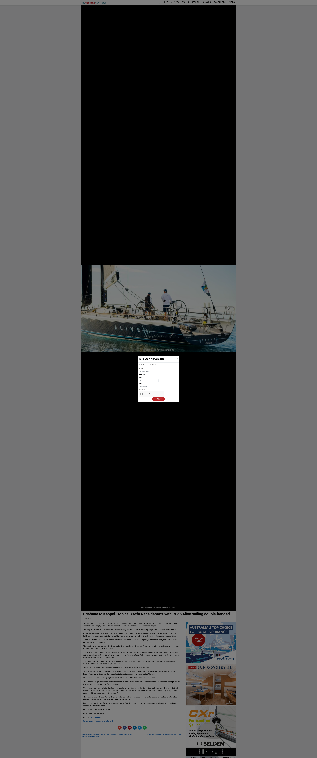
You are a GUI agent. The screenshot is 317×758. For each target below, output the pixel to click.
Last (140, 383)
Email (141, 368)
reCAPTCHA (143, 389)
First (140, 377)
